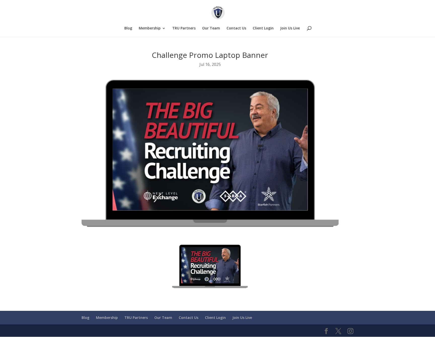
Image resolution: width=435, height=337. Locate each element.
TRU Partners (184, 28)
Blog (128, 28)
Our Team (211, 28)
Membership (150, 28)
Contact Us (236, 28)
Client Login (263, 28)
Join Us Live (290, 28)
